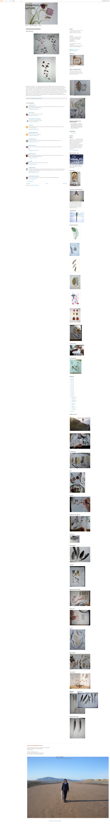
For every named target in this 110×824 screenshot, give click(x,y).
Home (27, 25)
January (73, 409)
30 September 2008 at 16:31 (34, 141)
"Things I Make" (73, 132)
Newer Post (28, 183)
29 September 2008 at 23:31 (34, 121)
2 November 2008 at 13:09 (33, 172)
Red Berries (74, 401)
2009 (72, 394)
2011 (72, 391)
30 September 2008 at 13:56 (34, 135)
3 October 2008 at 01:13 (33, 164)
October (73, 398)
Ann (29, 161)
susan (30, 125)
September (74, 400)
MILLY (72, 137)
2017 (72, 382)
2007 (72, 411)
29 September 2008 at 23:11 (34, 115)
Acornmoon (31, 105)
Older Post (65, 183)
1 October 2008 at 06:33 (33, 157)
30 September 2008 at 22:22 (34, 150)
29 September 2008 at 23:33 (34, 129)
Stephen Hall (31, 167)
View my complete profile (74, 150)
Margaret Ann (31, 153)
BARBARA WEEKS (32, 132)
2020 (72, 379)
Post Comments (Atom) (35, 185)
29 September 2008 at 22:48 (34, 109)
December (73, 397)
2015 (72, 385)
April (72, 406)
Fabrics (40, 25)
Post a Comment (30, 181)
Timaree (30, 112)
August (73, 403)
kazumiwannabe (32, 139)
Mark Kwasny (31, 145)
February (73, 407)
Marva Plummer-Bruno (33, 176)
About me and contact (33, 25)
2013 (72, 388)
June (73, 404)
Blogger (59, 820)
